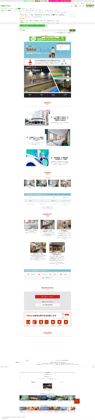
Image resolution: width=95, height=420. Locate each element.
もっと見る (61, 382)
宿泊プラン (22, 28)
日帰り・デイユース (30, 28)
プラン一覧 (26, 20)
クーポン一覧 (57, 20)
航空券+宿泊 (64, 32)
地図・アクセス (43, 20)
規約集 (21, 417)
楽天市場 (87, 3)
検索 (72, 30)
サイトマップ (78, 3)
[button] (51, 384)
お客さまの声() (50, 20)
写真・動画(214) (36, 20)
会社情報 (3, 417)
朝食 (93, 366)
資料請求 (24, 417)
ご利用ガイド (73, 3)
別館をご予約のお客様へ (4, 366)
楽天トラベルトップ (22, 12)
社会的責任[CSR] (13, 417)
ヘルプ (70, 3)
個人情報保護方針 (7, 417)
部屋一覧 (31, 20)
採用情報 (18, 417)
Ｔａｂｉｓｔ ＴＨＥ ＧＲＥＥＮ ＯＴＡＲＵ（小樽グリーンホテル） (43, 15)
